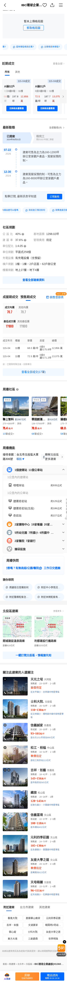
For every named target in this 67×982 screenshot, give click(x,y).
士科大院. (33, 931)
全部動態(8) (56, 127)
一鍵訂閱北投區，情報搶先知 (33, 655)
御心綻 (12, 931)
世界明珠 (53, 938)
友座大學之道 (53, 931)
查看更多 (57, 611)
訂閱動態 (54, 196)
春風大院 (12, 918)
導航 (19, 459)
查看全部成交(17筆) (33, 372)
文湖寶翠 (33, 925)
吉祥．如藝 (13, 925)
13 (8, 433)
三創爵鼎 (33, 938)
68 (37, 433)
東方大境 (12, 938)
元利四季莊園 (53, 918)
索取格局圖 (33, 27)
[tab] (7, 72)
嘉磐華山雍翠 (33, 918)
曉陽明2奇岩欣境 (54, 925)
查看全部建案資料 (33, 279)
